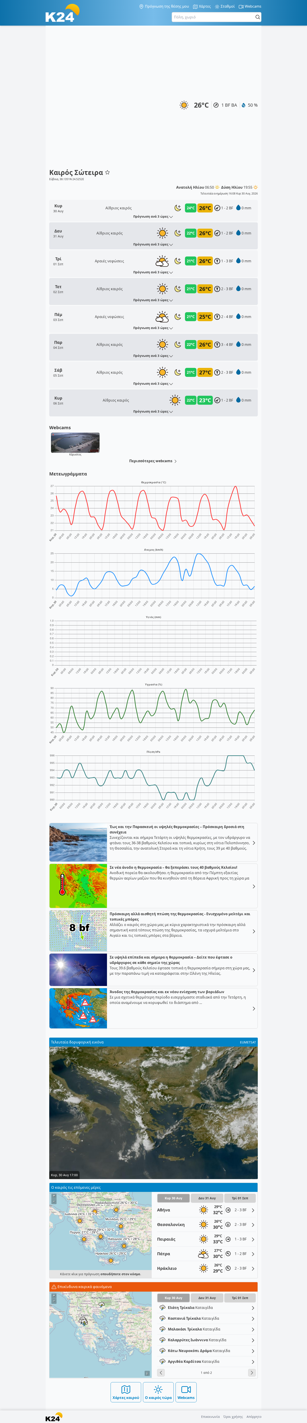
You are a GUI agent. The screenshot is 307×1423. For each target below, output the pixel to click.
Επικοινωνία (210, 1416)
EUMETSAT (248, 1042)
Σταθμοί (227, 6)
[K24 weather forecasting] (63, 13)
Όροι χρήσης (233, 1416)
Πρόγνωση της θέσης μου (166, 6)
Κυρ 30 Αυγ (173, 1198)
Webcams (252, 6)
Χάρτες (204, 6)
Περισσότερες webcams (151, 460)
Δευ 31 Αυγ (207, 1198)
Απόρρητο (254, 1416)
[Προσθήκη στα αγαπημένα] (107, 172)
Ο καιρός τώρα (158, 1397)
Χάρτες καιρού (126, 1397)
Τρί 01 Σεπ (240, 1198)
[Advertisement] (80, 98)
